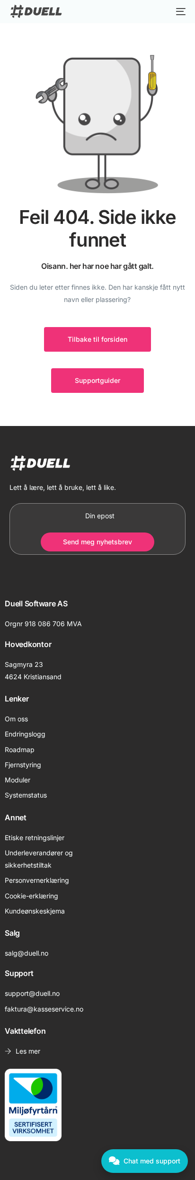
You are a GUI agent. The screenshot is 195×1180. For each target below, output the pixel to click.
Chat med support (152, 1161)
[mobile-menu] (178, 11)
